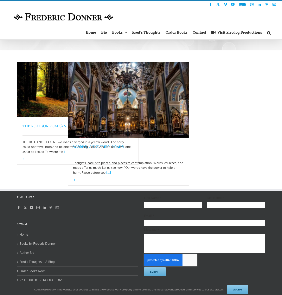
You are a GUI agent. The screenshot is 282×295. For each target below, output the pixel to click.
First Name (153, 198)
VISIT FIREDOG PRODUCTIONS (41, 280)
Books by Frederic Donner (38, 243)
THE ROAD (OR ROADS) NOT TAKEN (54, 126)
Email (149, 216)
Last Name (215, 198)
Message (151, 229)
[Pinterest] (50, 207)
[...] (108, 173)
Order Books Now (32, 271)
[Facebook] (18, 207)
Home (24, 234)
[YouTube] (31, 207)
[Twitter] (25, 207)
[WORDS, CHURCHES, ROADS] (128, 100)
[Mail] (57, 207)
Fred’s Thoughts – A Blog (37, 262)
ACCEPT (237, 289)
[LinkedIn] (44, 207)
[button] (269, 32)
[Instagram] (38, 207)
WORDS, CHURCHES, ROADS (98, 146)
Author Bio (27, 253)
